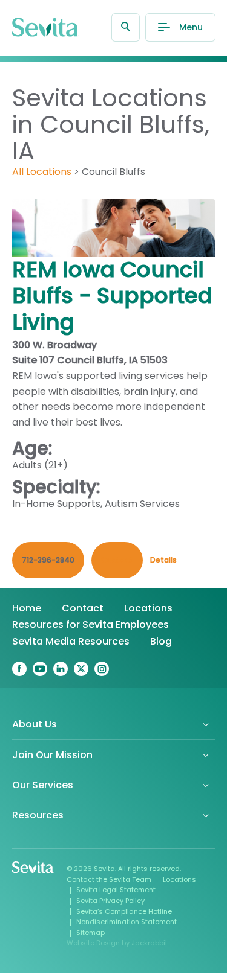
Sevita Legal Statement (116, 890)
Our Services (42, 785)
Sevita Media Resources (71, 641)
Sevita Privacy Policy (110, 900)
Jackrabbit (149, 943)
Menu (191, 27)
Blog (161, 641)
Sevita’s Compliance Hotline (124, 911)
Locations (148, 608)
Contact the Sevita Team (109, 879)
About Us (34, 724)
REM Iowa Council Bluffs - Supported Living (112, 295)
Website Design (93, 943)
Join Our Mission (52, 755)
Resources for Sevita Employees (90, 624)
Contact (83, 608)
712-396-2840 (48, 560)
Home (26, 608)
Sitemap (90, 932)
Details (163, 560)
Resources (38, 815)
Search (125, 27)
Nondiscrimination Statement (126, 922)
